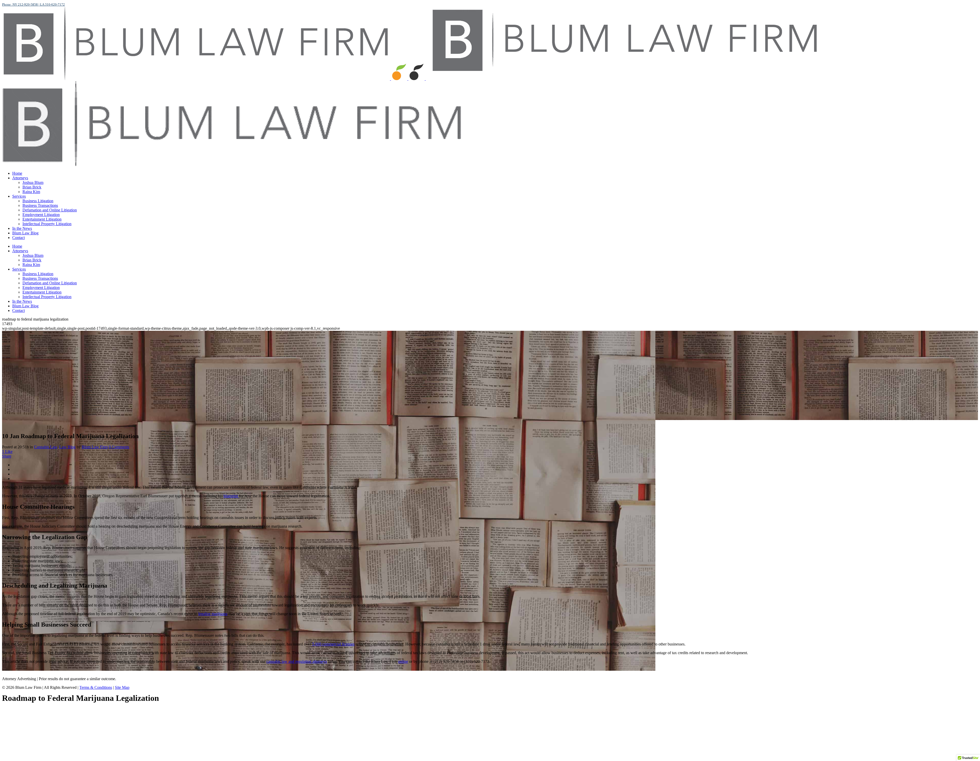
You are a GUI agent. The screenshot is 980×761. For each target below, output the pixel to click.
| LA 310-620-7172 (51, 4)
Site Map (122, 687)
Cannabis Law (45, 447)
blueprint (231, 496)
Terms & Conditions (95, 687)
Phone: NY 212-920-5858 (20, 4)
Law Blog (67, 447)
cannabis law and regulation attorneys (296, 661)
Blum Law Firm (95, 447)
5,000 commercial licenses (333, 644)
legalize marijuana (212, 614)
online (403, 661)
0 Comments (119, 447)
